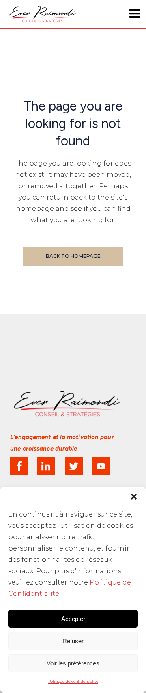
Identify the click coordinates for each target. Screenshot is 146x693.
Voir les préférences (73, 663)
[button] (134, 497)
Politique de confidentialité (73, 681)
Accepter (73, 618)
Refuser (73, 641)
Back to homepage (73, 256)
